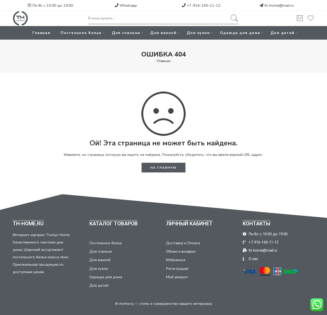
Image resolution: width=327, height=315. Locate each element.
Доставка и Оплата (183, 243)
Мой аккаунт (177, 276)
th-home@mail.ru (279, 5)
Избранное (175, 259)
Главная (41, 32)
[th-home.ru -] (20, 18)
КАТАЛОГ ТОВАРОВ (113, 223)
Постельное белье (81, 32)
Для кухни (198, 32)
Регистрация (177, 268)
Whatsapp (128, 5)
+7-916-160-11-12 (203, 5)
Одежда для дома (240, 32)
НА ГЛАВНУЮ (163, 168)
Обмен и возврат (181, 251)
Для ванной (163, 32)
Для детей (283, 32)
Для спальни (126, 32)
